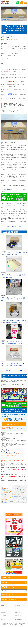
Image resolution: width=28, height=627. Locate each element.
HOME (2, 605)
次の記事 (20, 370)
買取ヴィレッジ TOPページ (14, 226)
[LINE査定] (14, 200)
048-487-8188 (14, 420)
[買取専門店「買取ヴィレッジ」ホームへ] (5, 4)
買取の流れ (3, 612)
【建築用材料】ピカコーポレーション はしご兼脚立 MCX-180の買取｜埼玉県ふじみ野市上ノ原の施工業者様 (14, 290)
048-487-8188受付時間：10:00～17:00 (21, 2)
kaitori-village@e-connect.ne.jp (9, 452)
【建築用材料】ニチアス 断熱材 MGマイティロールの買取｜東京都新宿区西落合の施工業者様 (14, 334)
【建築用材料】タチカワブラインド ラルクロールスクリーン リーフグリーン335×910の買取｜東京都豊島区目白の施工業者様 (14, 267)
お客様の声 (17, 612)
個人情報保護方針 (19, 619)
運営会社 (3, 619)
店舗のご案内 (4, 609)
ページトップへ (25, 624)
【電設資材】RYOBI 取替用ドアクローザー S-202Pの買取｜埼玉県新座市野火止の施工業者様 (14, 355)
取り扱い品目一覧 (19, 609)
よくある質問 (4, 615)
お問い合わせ (18, 615)
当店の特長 (17, 605)
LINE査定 (17, 2)
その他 (7, 37)
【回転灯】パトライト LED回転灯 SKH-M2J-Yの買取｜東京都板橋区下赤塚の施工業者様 (14, 312)
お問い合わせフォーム (14, 424)
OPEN (25, 2)
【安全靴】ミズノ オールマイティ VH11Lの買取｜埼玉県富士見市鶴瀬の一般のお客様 (14, 245)
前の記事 (8, 370)
